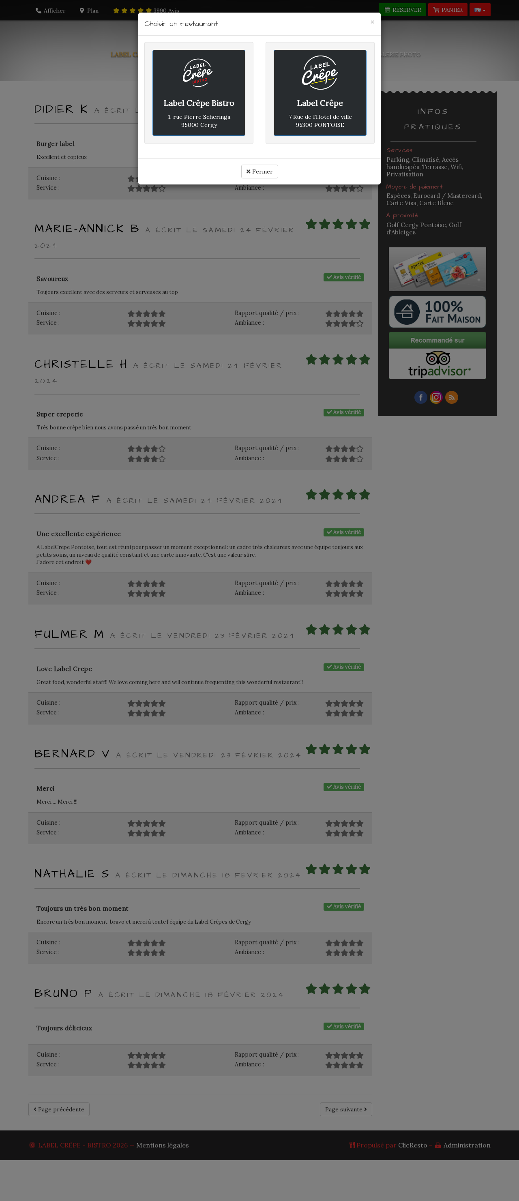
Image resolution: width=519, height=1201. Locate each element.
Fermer (262, 171)
